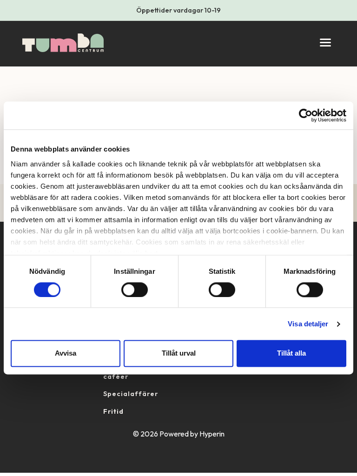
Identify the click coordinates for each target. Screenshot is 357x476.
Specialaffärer (130, 394)
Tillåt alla (291, 353)
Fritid (113, 411)
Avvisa (65, 353)
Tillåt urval (179, 353)
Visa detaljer (308, 324)
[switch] (134, 289)
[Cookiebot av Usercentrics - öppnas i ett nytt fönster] (305, 115)
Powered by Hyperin (192, 433)
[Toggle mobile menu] (325, 42)
